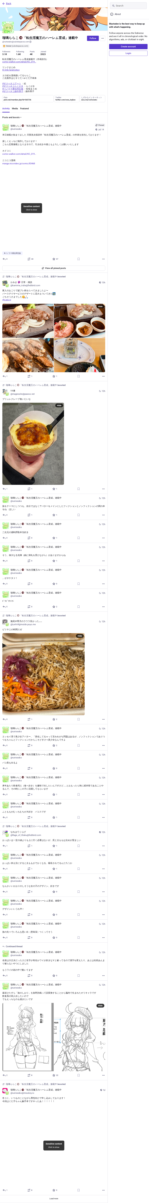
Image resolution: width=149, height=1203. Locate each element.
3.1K (4, 54)
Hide (100, 306)
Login (128, 53)
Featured (24, 108)
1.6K (18, 54)
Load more (53, 1198)
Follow (93, 38)
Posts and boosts (11, 117)
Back (8, 3)
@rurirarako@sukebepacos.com (15, 42)
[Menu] (102, 38)
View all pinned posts (55, 268)
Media (15, 108)
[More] (103, 259)
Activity (6, 108)
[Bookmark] (78, 259)
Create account (128, 46)
